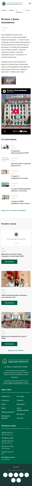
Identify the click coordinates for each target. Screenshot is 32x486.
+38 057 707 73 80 (7, 446)
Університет (5, 396)
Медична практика (7, 412)
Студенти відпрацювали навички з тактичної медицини (21, 191)
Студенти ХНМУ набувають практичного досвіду (20, 203)
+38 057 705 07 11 (7, 432)
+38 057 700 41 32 (7, 452)
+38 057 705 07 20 (7, 441)
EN (17, 467)
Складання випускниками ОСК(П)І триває (20, 153)
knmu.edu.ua (14, 377)
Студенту (20, 400)
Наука (3, 290)
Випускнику (21, 404)
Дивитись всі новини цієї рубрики (13, 210)
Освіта (3, 404)
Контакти (20, 418)
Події (12, 145)
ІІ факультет (5, 27)
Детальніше (9, 261)
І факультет (14, 196)
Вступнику (20, 396)
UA (14, 467)
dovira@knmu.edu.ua (8, 457)
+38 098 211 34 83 (7, 438)
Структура (5, 400)
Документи (21, 414)
